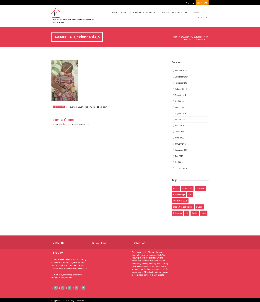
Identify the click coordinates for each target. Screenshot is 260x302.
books (176, 189)
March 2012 (180, 132)
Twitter (195, 213)
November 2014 (181, 83)
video (204, 213)
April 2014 (179, 101)
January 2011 (180, 144)
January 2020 (181, 71)
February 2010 (181, 168)
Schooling (177, 213)
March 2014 (180, 107)
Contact (202, 17)
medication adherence (182, 207)
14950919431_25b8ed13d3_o (194, 37)
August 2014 (180, 95)
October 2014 (181, 89)
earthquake (187, 189)
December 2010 (181, 150)
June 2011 (179, 138)
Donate (201, 3)
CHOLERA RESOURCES (172, 12)
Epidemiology (179, 195)
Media (188, 12)
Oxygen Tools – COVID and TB (144, 12)
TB (187, 213)
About (124, 12)
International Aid (180, 201)
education (200, 189)
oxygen (199, 207)
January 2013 (181, 126)
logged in (67, 124)
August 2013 (180, 113)
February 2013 (181, 119)
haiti (190, 195)
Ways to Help (200, 12)
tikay (105, 107)
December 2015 (181, 77)
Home (114, 12)
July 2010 (179, 156)
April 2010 (179, 162)
